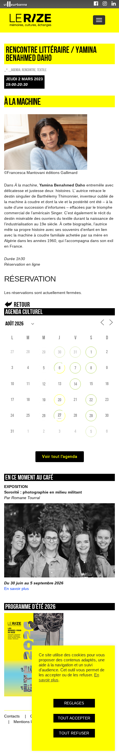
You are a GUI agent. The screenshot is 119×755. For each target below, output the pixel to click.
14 (75, 384)
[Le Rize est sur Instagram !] (105, 4)
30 (59, 352)
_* (6, 70)
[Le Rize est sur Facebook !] (96, 4)
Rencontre (29, 70)
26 (43, 415)
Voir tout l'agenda (59, 456)
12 (43, 384)
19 (43, 399)
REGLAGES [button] (74, 703)
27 (59, 415)
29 (43, 352)
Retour (22, 304)
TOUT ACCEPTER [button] (74, 718)
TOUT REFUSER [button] (74, 733)
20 (59, 399)
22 (91, 399)
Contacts (12, 716)
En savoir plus (16, 588)
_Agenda (14, 70)
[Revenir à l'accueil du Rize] (30, 20)
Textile (41, 70)
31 (75, 352)
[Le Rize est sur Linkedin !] (114, 4)
